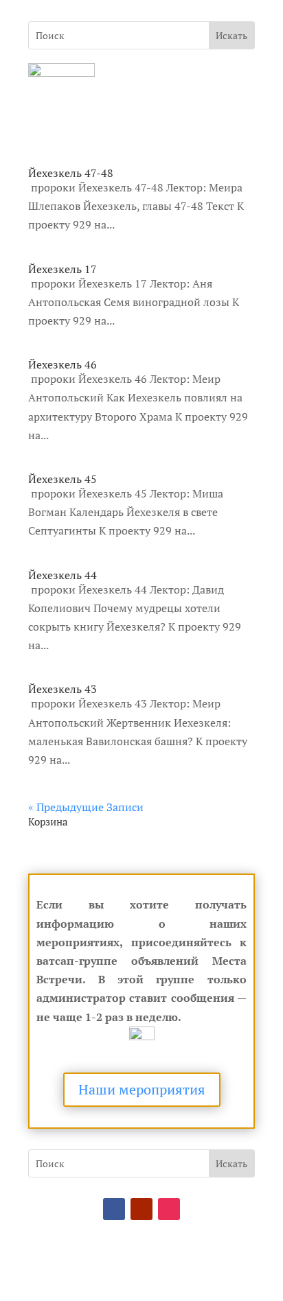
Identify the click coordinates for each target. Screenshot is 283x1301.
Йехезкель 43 (62, 688)
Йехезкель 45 (62, 479)
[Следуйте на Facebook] (114, 1209)
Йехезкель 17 (62, 269)
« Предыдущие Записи (86, 806)
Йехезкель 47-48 (70, 172)
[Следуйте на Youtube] (141, 1209)
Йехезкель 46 (62, 364)
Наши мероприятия (141, 1089)
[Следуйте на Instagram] (169, 1209)
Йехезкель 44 (62, 575)
